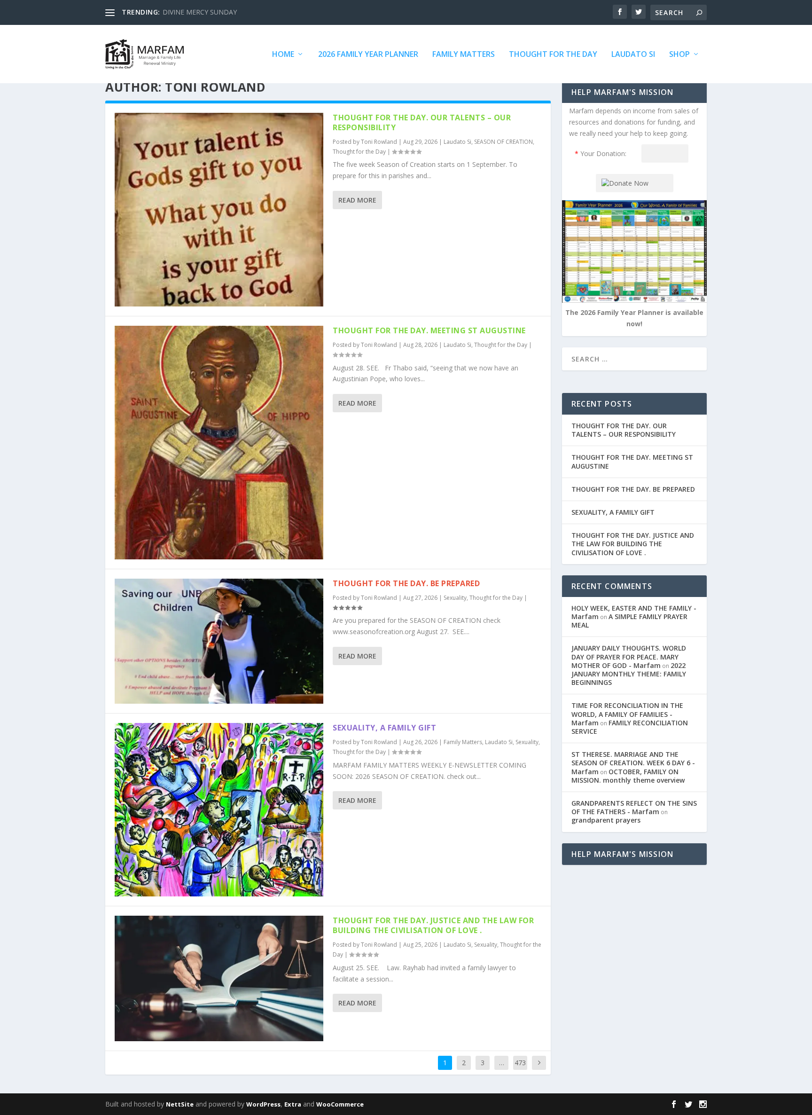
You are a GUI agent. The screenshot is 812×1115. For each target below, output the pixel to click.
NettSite (180, 1104)
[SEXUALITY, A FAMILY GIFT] (219, 809)
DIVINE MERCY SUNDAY (200, 12)
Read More (357, 200)
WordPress (263, 1104)
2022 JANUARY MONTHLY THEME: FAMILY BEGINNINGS (628, 674)
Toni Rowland (379, 142)
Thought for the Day (553, 54)
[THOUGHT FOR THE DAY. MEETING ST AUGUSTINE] (219, 442)
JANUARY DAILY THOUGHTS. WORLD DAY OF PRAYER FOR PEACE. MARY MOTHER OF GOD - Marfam (628, 656)
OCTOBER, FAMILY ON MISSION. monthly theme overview (628, 776)
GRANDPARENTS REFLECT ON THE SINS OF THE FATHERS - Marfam (634, 807)
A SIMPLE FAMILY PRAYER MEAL (629, 620)
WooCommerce (340, 1104)
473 (520, 1062)
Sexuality (455, 598)
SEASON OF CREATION (503, 142)
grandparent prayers (605, 820)
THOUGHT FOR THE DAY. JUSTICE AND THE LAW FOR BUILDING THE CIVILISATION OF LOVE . (433, 925)
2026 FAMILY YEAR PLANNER (368, 54)
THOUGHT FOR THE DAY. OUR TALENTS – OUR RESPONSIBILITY (422, 122)
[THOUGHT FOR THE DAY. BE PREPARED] (219, 641)
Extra (292, 1104)
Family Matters (463, 54)
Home (283, 54)
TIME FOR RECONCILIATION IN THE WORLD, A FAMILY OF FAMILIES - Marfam (627, 714)
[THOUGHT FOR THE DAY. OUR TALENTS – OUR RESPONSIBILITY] (219, 209)
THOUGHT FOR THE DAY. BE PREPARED (406, 583)
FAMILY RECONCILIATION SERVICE (629, 727)
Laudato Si (633, 54)
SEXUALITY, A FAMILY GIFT (384, 727)
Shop (679, 54)
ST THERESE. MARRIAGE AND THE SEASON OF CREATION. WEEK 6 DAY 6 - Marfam (633, 763)
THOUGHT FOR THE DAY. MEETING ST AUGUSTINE (429, 330)
